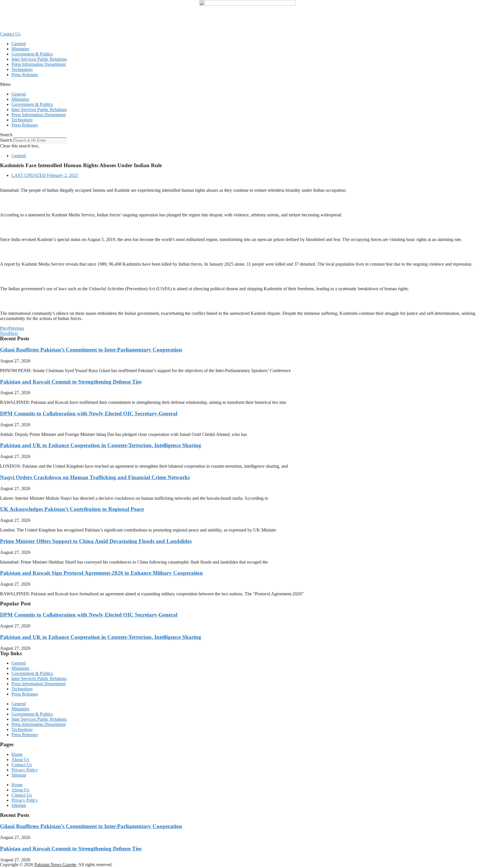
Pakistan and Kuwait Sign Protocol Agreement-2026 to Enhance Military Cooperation (101, 573)
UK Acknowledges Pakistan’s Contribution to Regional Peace (72, 509)
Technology (22, 69)
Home (17, 754)
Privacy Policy (24, 769)
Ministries (20, 48)
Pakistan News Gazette (55, 864)
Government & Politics (32, 54)
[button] (247, 84)
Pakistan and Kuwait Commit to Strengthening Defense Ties (71, 382)
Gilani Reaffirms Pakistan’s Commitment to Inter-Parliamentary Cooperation (91, 350)
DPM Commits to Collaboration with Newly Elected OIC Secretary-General (88, 413)
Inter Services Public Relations (39, 59)
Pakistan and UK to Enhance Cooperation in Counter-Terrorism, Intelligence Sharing (100, 445)
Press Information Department (38, 64)
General (18, 43)
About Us (20, 759)
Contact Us (21, 764)
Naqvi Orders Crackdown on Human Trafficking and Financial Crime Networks (95, 477)
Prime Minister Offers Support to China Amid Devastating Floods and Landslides (96, 541)
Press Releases (24, 74)
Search (6, 140)
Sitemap (18, 775)
